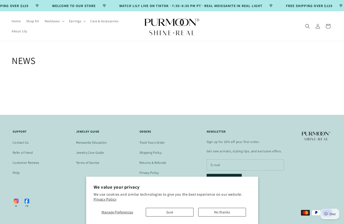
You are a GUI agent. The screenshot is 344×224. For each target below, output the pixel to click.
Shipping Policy (150, 152)
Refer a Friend (23, 152)
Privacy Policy (105, 199)
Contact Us (21, 142)
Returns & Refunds (152, 163)
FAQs (16, 173)
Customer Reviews (26, 163)
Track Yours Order (152, 142)
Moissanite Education (91, 142)
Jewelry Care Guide (90, 152)
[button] (54, 21)
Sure (169, 212)
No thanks (222, 212)
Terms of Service (87, 163)
